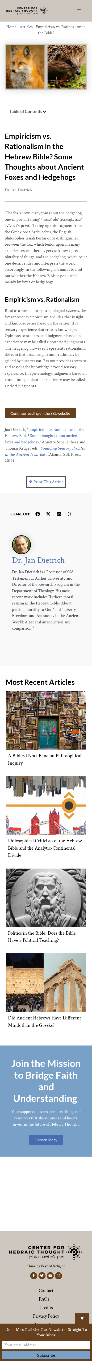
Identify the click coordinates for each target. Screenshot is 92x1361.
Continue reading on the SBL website (40, 413)
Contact (46, 1291)
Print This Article (48, 482)
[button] (44, 111)
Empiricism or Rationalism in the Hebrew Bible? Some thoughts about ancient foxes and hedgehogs (44, 436)
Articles (26, 27)
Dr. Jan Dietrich (38, 560)
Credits (46, 1308)
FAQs (44, 1299)
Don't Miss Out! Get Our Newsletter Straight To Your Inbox (46, 1332)
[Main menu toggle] (79, 10)
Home (11, 27)
